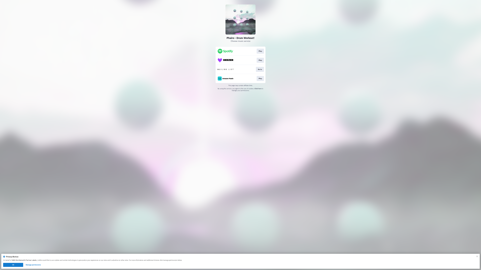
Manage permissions (33, 265)
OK (13, 265)
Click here (258, 89)
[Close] (477, 256)
